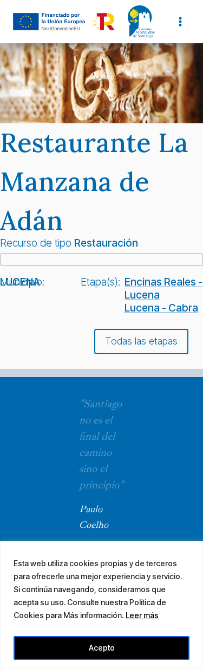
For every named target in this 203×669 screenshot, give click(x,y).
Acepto (102, 647)
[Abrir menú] (180, 21)
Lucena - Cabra (161, 307)
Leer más (142, 615)
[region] (101, 605)
